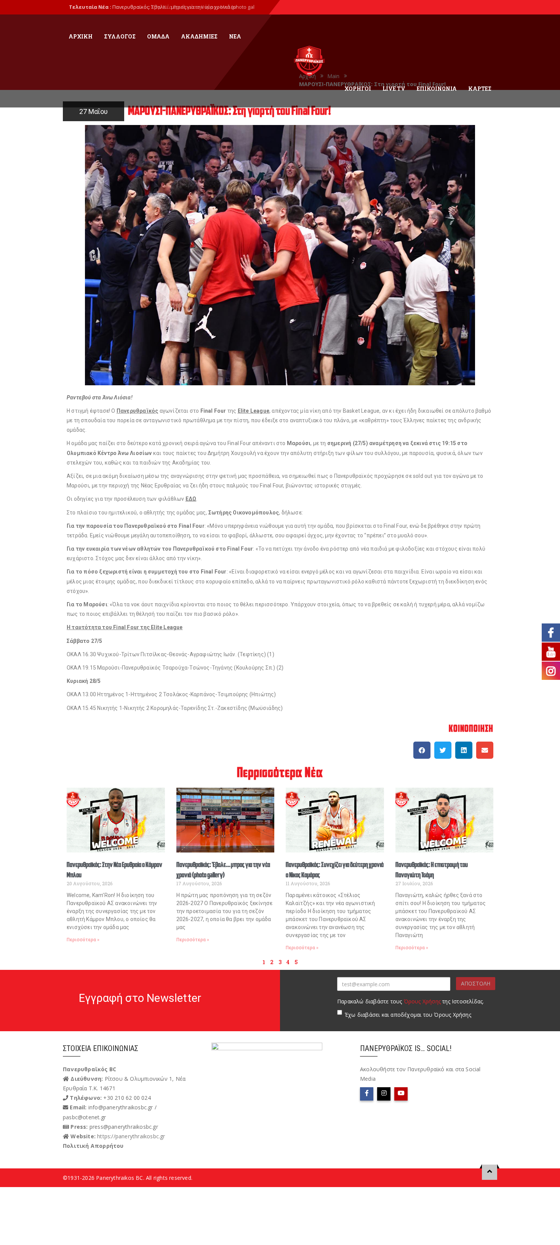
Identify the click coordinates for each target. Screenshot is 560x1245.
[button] (421, 750)
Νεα (235, 36)
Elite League (253, 411)
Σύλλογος (120, 36)
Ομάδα (158, 36)
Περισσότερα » (83, 939)
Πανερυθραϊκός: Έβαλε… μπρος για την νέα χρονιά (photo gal (183, 6)
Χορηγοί (357, 88)
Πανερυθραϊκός (137, 411)
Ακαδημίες (199, 36)
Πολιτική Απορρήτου (93, 1145)
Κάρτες (479, 88)
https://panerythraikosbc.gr (131, 1136)
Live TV (393, 88)
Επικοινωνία (437, 88)
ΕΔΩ (191, 499)
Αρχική (81, 36)
